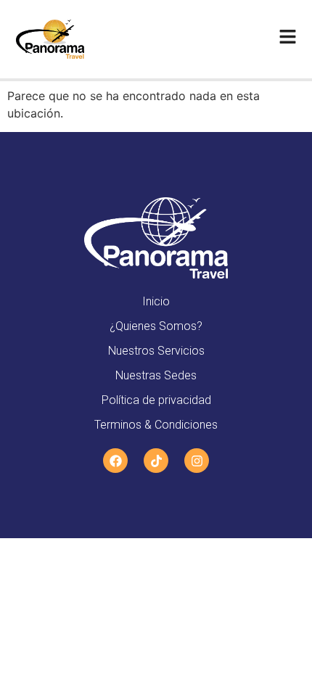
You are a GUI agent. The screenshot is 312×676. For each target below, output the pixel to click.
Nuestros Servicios (156, 351)
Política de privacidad (156, 400)
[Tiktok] (156, 460)
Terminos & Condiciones (156, 425)
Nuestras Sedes (156, 375)
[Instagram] (196, 460)
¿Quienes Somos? (156, 326)
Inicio (156, 301)
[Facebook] (115, 460)
